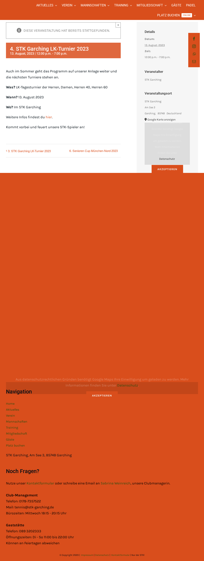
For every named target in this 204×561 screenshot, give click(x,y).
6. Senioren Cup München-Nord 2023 (93, 151)
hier (49, 117)
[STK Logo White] (10, 7)
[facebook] (194, 38)
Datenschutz (167, 159)
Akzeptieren (167, 169)
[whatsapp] (194, 54)
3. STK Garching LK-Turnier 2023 (29, 151)
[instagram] (194, 46)
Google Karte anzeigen (161, 119)
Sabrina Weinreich (115, 483)
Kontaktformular (40, 483)
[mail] (194, 61)
